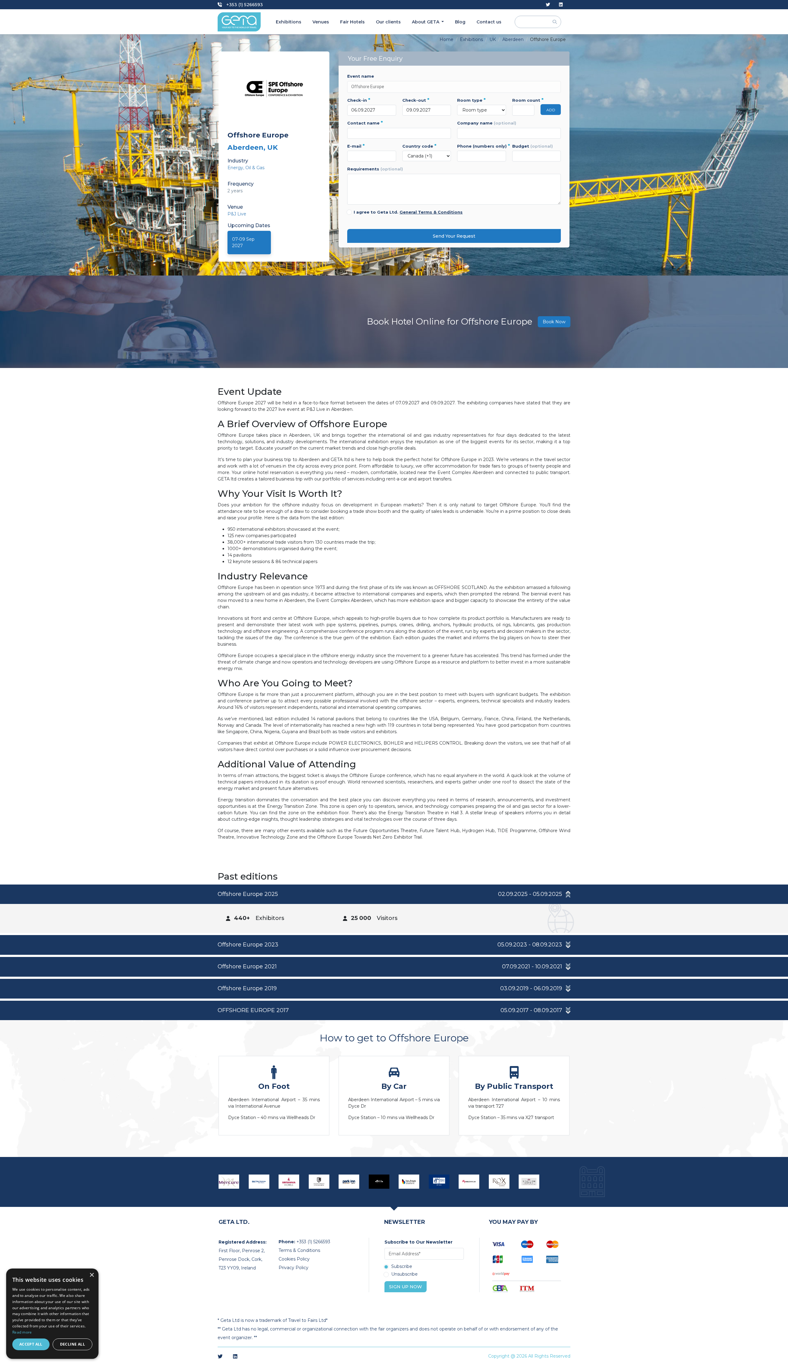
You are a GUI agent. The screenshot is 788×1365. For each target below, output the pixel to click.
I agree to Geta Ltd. (408, 212)
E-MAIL (356, 146)
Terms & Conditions (299, 1250)
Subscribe (401, 1266)
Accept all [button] (30, 1344)
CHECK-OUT (415, 100)
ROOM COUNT (523, 100)
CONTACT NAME (365, 123)
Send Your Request (454, 236)
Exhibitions (288, 22)
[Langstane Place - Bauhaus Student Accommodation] (409, 1182)
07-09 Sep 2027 (243, 242)
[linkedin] (561, 5)
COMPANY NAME (486, 123)
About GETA (426, 22)
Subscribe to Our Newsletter (418, 1242)
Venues (320, 22)
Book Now (554, 322)
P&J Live (236, 214)
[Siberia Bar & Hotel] (379, 1182)
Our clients (388, 22)
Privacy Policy (293, 1267)
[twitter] (548, 5)
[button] (394, 894)
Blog (460, 22)
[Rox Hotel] (499, 1182)
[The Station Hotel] (529, 1182)
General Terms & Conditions (431, 212)
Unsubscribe (404, 1274)
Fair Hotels (352, 22)
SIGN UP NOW (405, 1286)
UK (492, 39)
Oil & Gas (254, 167)
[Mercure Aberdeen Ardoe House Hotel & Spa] (229, 1182)
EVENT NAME (360, 76)
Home (446, 39)
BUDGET (532, 146)
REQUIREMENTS (375, 168)
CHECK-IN (358, 100)
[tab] (394, 909)
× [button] (91, 1275)
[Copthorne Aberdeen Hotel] (469, 1182)
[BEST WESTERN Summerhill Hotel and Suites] (259, 1182)
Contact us (488, 22)
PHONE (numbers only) (481, 146)
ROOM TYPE (471, 100)
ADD (550, 110)
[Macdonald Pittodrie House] (319, 1182)
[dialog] (52, 1314)
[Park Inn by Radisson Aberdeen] (349, 1182)
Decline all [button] (72, 1344)
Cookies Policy (294, 1259)
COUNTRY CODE (419, 146)
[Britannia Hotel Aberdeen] (289, 1182)
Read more (22, 1332)
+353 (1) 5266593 (244, 4)
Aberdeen (513, 39)
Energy (235, 167)
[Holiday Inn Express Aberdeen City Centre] (439, 1182)
